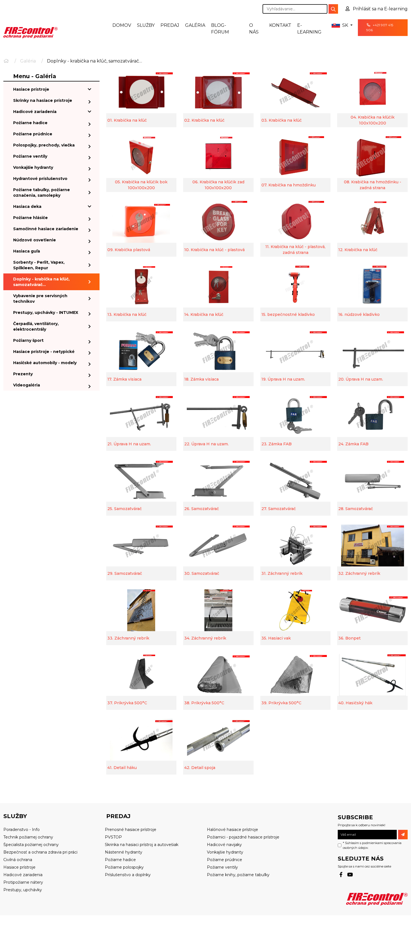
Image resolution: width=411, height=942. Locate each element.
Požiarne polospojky (124, 867)
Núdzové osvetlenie (34, 239)
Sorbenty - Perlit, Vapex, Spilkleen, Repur (39, 265)
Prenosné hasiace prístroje (130, 829)
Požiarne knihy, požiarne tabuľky (238, 874)
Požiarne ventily (30, 156)
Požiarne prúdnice (32, 133)
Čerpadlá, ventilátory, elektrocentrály (36, 326)
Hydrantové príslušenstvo (40, 178)
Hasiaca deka (27, 206)
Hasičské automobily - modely (45, 362)
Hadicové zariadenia (34, 111)
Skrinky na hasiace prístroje (42, 100)
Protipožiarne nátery (23, 882)
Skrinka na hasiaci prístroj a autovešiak (141, 844)
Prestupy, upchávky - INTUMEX (45, 312)
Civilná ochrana (17, 859)
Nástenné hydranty (123, 852)
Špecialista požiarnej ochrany (31, 844)
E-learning (309, 29)
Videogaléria (26, 385)
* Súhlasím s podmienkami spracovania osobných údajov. (372, 845)
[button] (342, 25)
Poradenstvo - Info (21, 829)
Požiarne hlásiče (30, 217)
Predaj (169, 25)
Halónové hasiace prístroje (232, 829)
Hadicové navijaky (224, 844)
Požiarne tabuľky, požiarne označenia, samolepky (41, 192)
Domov (121, 25)
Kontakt (280, 25)
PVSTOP (113, 837)
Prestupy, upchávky (22, 889)
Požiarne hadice (30, 122)
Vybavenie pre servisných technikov (40, 298)
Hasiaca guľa (26, 251)
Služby (146, 25)
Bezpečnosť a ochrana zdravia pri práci (40, 852)
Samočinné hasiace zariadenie (45, 228)
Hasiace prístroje (31, 89)
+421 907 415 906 (379, 27)
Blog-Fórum (220, 29)
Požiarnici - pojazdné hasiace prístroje (243, 837)
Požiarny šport (28, 340)
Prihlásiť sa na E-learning (380, 8)
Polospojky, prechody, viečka (44, 145)
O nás (254, 29)
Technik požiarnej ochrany (28, 837)
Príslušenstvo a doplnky (128, 874)
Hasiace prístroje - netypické (44, 351)
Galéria (195, 25)
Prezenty (23, 373)
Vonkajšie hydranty (33, 167)
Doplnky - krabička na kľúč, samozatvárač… (41, 282)
